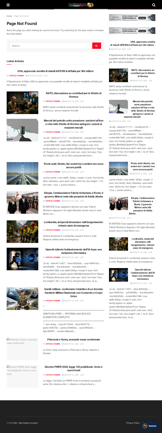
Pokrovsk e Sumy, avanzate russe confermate (73, 339)
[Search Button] (153, 4)
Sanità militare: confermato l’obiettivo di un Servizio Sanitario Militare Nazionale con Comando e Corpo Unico (73, 292)
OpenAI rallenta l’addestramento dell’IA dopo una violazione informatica (73, 251)
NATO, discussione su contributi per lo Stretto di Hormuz (73, 94)
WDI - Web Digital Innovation (25, 422)
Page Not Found (21, 16)
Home (9, 16)
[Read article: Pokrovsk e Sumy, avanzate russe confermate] (22, 349)
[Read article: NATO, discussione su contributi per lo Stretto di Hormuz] (22, 102)
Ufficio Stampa (16, 75)
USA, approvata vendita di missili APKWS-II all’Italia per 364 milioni (55, 71)
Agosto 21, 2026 (71, 300)
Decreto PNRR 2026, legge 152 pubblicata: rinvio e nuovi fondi (74, 368)
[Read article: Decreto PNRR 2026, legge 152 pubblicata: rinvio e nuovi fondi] (22, 376)
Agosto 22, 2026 (34, 75)
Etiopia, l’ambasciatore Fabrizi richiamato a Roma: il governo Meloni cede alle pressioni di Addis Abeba (73, 194)
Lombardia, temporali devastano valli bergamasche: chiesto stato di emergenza (73, 223)
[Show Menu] (8, 4)
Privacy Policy (133, 422)
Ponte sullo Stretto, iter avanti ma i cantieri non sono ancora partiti (73, 165)
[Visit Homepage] (81, 5)
